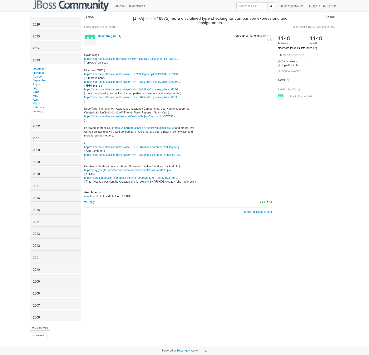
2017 (36, 185)
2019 (36, 161)
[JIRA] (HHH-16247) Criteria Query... (314, 27)
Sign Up (331, 6)
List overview (41, 327)
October (38, 76)
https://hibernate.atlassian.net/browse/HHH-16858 (144, 128)
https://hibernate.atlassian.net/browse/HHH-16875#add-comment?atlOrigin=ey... (133, 147)
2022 (36, 126)
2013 (36, 233)
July (35, 88)
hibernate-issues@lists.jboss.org (297, 48)
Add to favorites (291, 71)
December (39, 69)
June (36, 92)
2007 (36, 305)
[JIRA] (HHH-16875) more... (101, 27)
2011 (36, 257)
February (38, 107)
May (35, 96)
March (37, 103)
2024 (36, 48)
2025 (36, 36)
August (37, 84)
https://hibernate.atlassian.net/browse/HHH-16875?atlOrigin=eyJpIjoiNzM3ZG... (132, 82)
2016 (36, 197)
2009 (36, 281)
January (38, 111)
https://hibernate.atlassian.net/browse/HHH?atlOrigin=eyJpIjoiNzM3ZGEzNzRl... (132, 74)
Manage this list (293, 6)
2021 (36, 138)
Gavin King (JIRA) (109, 36)
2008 (36, 293)
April (35, 99)
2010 (36, 269)
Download (39, 335)
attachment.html (94, 196)
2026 (36, 24)
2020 (36, 149)
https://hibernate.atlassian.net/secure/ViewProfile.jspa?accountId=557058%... (131, 58)
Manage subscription (294, 54)
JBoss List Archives (130, 5)
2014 (36, 221)
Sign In (315, 6)
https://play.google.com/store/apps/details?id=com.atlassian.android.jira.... (129, 170)
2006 (36, 317)
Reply (91, 202)
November (39, 72)
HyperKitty (183, 350)
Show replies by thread (258, 211)
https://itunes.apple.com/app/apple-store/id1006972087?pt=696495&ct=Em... (131, 178)
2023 (36, 60)
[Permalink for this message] (271, 39)
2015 (36, 209)
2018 (36, 173)
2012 (36, 245)
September (39, 80)
